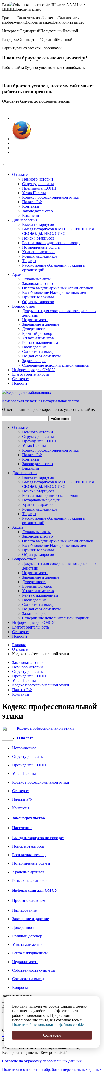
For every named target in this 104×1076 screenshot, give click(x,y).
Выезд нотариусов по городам (38, 837)
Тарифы (29, 261)
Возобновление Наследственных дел (54, 292)
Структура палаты (38, 184)
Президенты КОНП (39, 188)
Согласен (52, 1035)
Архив (17, 274)
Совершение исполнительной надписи (55, 365)
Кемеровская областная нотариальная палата (40, 401)
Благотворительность (30, 374)
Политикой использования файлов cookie (48, 1024)
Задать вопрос (34, 360)
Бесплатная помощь (29, 855)
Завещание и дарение (40, 324)
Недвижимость (35, 320)
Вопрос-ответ (24, 306)
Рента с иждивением (40, 342)
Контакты (30, 206)
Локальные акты (36, 279)
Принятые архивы (38, 297)
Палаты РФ (32, 202)
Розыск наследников (40, 256)
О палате (20, 174)
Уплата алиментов (38, 338)
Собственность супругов (33, 970)
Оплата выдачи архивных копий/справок (57, 288)
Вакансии (30, 215)
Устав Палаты (34, 193)
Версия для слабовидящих (28, 392)
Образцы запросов (38, 302)
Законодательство (37, 211)
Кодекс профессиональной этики (50, 197)
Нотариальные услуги (41, 247)
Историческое (24, 748)
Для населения (24, 220)
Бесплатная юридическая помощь (51, 243)
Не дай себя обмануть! (41, 356)
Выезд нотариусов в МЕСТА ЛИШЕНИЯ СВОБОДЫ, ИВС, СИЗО (58, 231)
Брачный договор (37, 333)
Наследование (34, 347)
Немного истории (37, 179)
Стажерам (20, 379)
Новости (19, 383)
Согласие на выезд (38, 351)
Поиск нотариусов (38, 238)
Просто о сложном (28, 900)
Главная (19, 645)
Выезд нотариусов (38, 224)
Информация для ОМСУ (33, 370)
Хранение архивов (38, 252)
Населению (22, 828)
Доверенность (34, 329)
